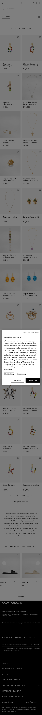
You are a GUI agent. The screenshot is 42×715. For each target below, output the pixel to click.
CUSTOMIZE (17, 380)
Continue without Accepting (31, 332)
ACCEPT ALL (33, 380)
